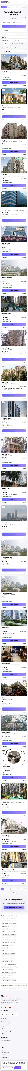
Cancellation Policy (5, 1057)
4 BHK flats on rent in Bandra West (9, 980)
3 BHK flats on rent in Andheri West (9, 929)
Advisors (18, 7)
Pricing (2, 1026)
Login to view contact (14, 82)
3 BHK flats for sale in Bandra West (9, 939)
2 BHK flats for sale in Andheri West (9, 920)
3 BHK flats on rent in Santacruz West (9, 956)
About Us (3, 1033)
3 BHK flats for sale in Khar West (8, 942)
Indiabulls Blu (5, 627)
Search (14, 26)
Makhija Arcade (6, 243)
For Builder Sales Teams (6, 1024)
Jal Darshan (5, 698)
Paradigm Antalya (6, 418)
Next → (14, 892)
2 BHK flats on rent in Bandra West (9, 931)
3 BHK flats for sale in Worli (7, 950)
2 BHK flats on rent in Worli (7, 961)
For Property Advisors (6, 1021)
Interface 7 (5, 209)
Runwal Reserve (6, 488)
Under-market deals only (17, 43)
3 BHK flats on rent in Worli (7, 945)
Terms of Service (5, 1052)
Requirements (11, 7)
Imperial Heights (6, 348)
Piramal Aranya (6, 523)
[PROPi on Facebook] (7, 1007)
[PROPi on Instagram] (3, 1007)
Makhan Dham (5, 454)
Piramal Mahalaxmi (7, 277)
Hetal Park (4, 140)
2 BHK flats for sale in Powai (8, 975)
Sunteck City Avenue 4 (8, 869)
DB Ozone (4, 71)
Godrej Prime (5, 835)
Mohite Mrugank (6, 766)
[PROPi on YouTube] (10, 1007)
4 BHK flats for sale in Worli (7, 977)
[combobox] (14, 30)
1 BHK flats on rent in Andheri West (9, 964)
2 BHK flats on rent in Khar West (8, 958)
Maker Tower (5, 382)
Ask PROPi (5, 85)
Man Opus (4, 174)
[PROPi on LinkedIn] (5, 1007)
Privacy (21, 1063)
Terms (24, 1063)
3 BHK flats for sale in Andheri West (9, 926)
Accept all (17, 1067)
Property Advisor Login (6, 1031)
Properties (4, 7)
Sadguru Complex (6, 106)
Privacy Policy (4, 1050)
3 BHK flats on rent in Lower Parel (9, 972)
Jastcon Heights (6, 663)
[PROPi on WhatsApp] (1, 1007)
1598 (24, 889)
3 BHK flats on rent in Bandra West (9, 923)
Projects (24, 7)
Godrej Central (6, 801)
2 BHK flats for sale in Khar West (8, 953)
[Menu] (25, 2)
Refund (4, 1065)
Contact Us (3, 1055)
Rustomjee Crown (6, 313)
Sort (2, 51)
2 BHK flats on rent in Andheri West (9, 918)
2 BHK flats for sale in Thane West (9, 934)
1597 (20, 889)
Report (24, 85)
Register (3, 1028)
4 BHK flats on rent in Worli (7, 969)
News (2, 1043)
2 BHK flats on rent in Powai (7, 947)
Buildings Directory (5, 1040)
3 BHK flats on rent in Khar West (8, 937)
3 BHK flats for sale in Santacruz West (10, 966)
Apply (6, 43)
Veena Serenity (6, 732)
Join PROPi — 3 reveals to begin (14, 907)
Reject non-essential (8, 1067)
